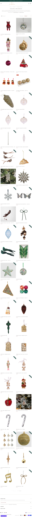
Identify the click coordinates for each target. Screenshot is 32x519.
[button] (30, 3)
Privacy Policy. (15, 504)
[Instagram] (4, 512)
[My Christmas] (12, 3)
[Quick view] (14, 32)
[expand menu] (1, 3)
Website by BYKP (17, 515)
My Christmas (4, 514)
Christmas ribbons (15, 12)
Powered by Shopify (8, 514)
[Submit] (30, 502)
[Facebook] (1, 512)
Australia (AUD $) (29, 512)
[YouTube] (6, 512)
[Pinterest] (2, 512)
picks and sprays (21, 12)
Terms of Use (10, 504)
